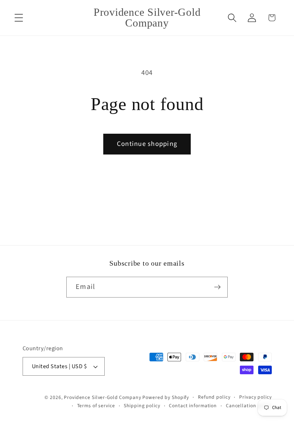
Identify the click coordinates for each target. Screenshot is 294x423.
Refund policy (214, 397)
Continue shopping (147, 144)
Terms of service (96, 405)
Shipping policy (142, 405)
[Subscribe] (217, 287)
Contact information (193, 405)
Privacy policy (255, 397)
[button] (19, 18)
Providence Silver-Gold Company (102, 397)
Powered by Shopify (165, 397)
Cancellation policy (249, 405)
